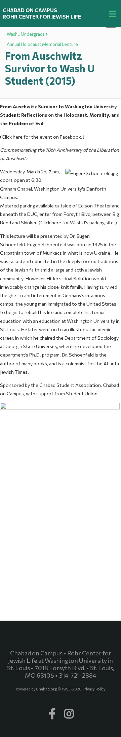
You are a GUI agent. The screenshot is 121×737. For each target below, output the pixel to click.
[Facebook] (52, 710)
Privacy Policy (94, 689)
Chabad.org (46, 689)
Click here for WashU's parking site (77, 222)
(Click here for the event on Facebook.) (42, 137)
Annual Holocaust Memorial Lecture (42, 44)
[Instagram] (69, 710)
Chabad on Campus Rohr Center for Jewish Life (42, 13)
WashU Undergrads (26, 34)
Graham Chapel (16, 189)
